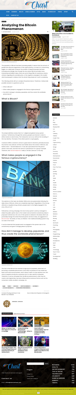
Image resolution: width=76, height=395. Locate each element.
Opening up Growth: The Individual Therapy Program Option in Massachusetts (66, 84)
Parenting (55, 225)
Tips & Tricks (56, 252)
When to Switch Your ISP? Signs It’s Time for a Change (9, 329)
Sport (66, 12)
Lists (54, 207)
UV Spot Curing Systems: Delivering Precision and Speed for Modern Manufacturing (67, 62)
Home (3, 19)
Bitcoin (16, 286)
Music (44, 12)
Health (21, 12)
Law (54, 202)
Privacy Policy (30, 376)
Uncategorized (56, 256)
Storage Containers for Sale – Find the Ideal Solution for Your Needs (67, 98)
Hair (54, 180)
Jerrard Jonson (7, 31)
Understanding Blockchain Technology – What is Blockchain (25, 330)
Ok (38, 393)
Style (38, 12)
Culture (55, 144)
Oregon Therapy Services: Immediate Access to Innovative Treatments (66, 76)
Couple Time (56, 138)
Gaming (55, 173)
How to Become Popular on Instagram (38, 293)
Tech (54, 247)
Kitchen (55, 200)
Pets (7, 15)
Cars (54, 131)
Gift (54, 176)
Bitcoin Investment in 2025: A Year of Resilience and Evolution (25, 350)
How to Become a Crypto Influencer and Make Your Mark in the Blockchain (41, 350)
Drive (54, 149)
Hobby (54, 187)
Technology (52, 12)
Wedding (55, 258)
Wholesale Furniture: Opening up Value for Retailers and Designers (67, 69)
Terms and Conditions (32, 378)
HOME (8, 12)
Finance (55, 162)
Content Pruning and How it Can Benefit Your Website (11, 293)
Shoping (55, 238)
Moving (55, 218)
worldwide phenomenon (23, 287)
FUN (54, 169)
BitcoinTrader (5, 218)
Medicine (55, 214)
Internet (35, 286)
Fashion (55, 160)
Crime (54, 140)
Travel (60, 12)
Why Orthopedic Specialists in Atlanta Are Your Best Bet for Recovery (67, 91)
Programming (56, 234)
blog (54, 122)
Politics (55, 231)
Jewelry (55, 198)
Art (53, 120)
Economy (55, 151)
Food (54, 165)
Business (14, 12)
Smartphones (56, 240)
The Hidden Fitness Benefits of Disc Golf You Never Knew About (67, 48)
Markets (55, 211)
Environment (56, 158)
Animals (55, 118)
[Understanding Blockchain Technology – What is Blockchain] (25, 322)
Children (55, 135)
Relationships (56, 236)
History (55, 185)
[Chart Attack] (38, 5)
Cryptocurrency (25, 286)
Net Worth (55, 223)
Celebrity (55, 133)
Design (54, 147)
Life (54, 205)
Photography (56, 229)
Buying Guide (56, 127)
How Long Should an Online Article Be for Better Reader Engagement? (67, 55)
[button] (72, 12)
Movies (55, 216)
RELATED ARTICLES (7, 313)
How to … (55, 194)
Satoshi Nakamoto (16, 150)
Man (54, 209)
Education (55, 153)
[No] (74, 391)
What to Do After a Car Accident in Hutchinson (62, 34)
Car (53, 30)
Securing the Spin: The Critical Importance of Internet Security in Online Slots (9, 350)
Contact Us (14, 15)
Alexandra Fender (56, 37)
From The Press (57, 167)
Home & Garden (30, 12)
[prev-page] (2, 355)
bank (9, 286)
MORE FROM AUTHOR (19, 313)
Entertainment (56, 156)
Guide (54, 178)
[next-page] (5, 355)
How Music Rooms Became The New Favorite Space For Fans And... (67, 105)
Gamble (55, 171)
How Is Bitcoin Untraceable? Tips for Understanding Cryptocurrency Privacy (41, 331)
